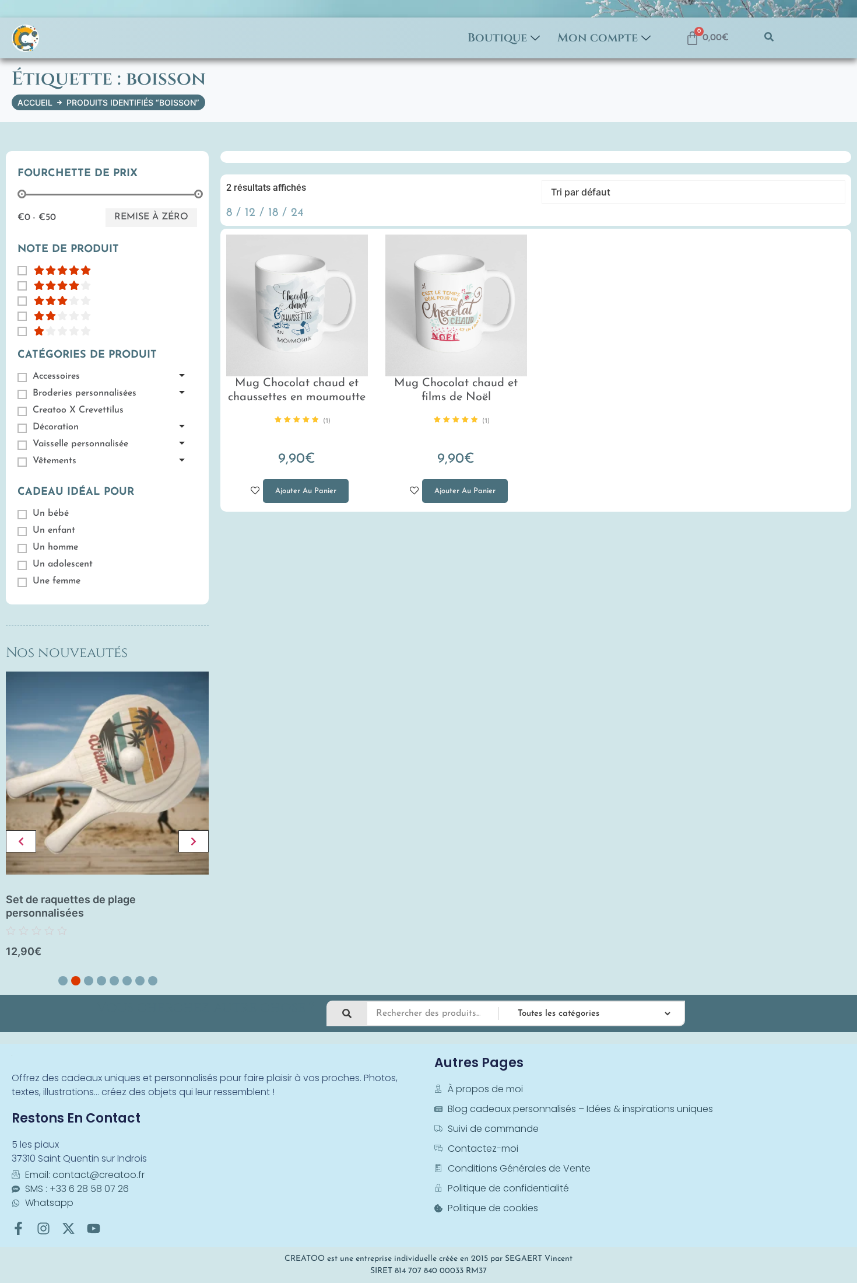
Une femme (56, 581)
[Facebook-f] (18, 1228)
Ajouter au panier (299, 487)
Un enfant (54, 530)
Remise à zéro (151, 217)
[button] (769, 38)
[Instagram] (43, 1228)
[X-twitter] (68, 1228)
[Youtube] (93, 1228)
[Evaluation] (54, 270)
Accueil (34, 102)
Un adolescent (63, 564)
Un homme (55, 547)
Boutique (497, 38)
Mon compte (597, 38)
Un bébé (51, 513)
